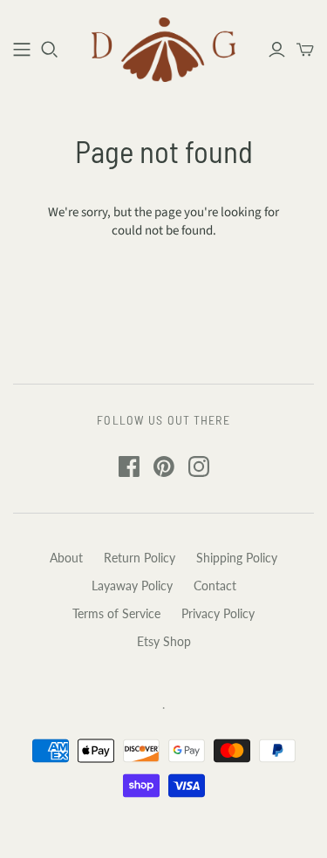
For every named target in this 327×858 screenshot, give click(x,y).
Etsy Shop (164, 641)
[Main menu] (22, 49)
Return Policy (139, 557)
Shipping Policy (236, 557)
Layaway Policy (132, 585)
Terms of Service (116, 613)
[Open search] (49, 49)
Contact (215, 585)
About (66, 557)
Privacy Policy (218, 613)
